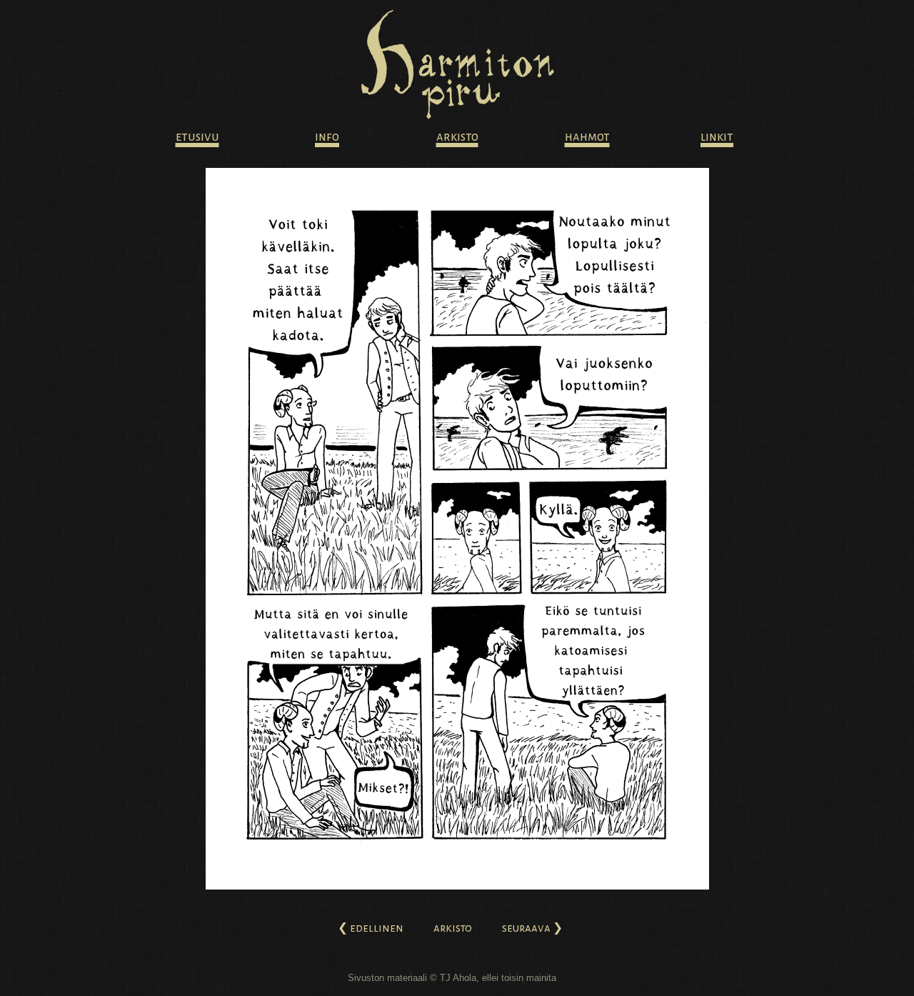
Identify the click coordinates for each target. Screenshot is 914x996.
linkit (716, 137)
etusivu (197, 137)
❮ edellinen (370, 928)
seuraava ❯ (532, 928)
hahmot (587, 137)
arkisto (457, 137)
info (327, 137)
